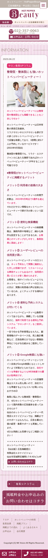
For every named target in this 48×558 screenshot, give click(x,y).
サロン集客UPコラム (19, 65)
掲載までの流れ (10, 527)
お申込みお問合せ (12, 553)
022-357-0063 (37, 553)
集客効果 (7, 523)
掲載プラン (22, 523)
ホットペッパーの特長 (25, 520)
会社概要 (21, 531)
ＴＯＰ (6, 520)
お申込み (7, 531)
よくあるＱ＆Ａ (30, 527)
